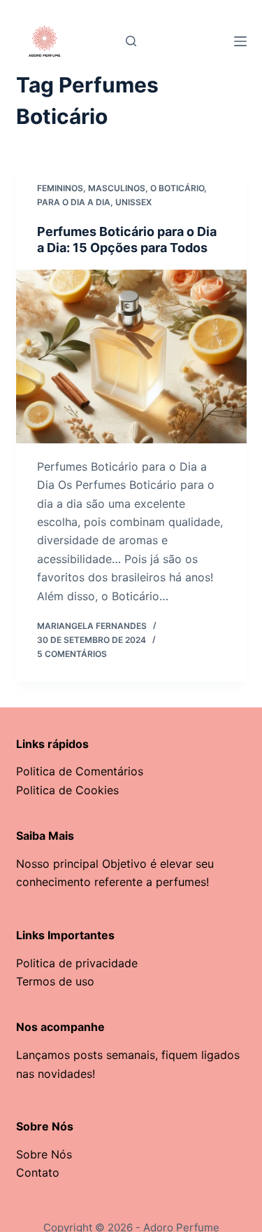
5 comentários (72, 654)
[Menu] (240, 41)
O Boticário (177, 188)
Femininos (60, 188)
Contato (37, 1172)
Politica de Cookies (67, 790)
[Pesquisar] (131, 41)
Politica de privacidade (77, 963)
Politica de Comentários (79, 771)
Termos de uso (55, 981)
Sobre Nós (44, 1154)
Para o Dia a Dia (73, 202)
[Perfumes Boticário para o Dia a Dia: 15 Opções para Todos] (131, 356)
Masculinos (116, 188)
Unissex (133, 202)
